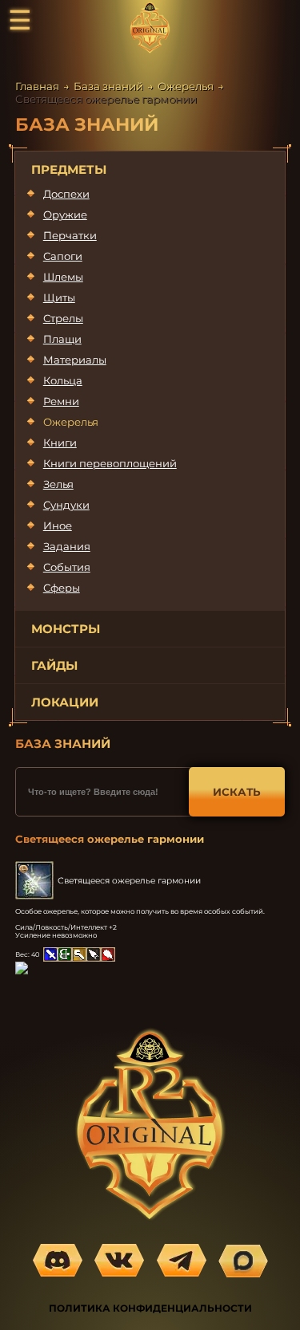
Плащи (62, 338)
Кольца (62, 380)
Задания (66, 546)
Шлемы (63, 276)
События (66, 567)
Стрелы (63, 318)
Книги (60, 442)
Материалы (74, 359)
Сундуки (66, 504)
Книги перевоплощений (110, 463)
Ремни (61, 401)
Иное (57, 525)
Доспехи (66, 193)
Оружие (65, 214)
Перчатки (70, 235)
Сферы (61, 587)
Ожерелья (186, 86)
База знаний (108, 86)
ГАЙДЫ (54, 665)
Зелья (58, 484)
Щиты (59, 297)
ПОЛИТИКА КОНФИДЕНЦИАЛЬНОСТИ (150, 1308)
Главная (37, 86)
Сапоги (62, 256)
